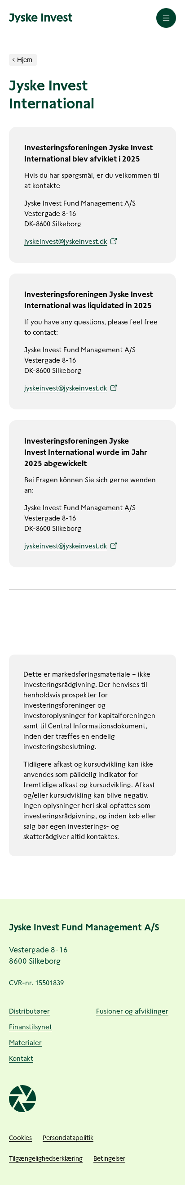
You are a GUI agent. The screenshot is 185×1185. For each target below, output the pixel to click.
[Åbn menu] (166, 18)
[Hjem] (13, 59)
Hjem (24, 60)
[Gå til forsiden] (40, 17)
